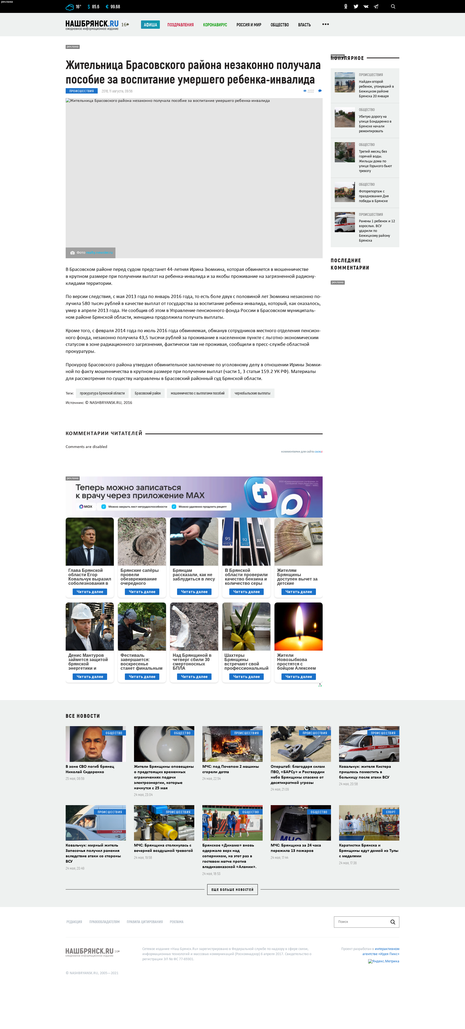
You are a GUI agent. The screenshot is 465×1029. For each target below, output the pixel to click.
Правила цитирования (145, 921)
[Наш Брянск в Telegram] (376, 6)
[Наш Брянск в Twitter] (356, 6)
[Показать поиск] (393, 6)
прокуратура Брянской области (102, 393)
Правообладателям (104, 921)
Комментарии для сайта (302, 451)
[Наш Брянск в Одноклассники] (345, 6)
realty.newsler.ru (99, 253)
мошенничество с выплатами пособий (197, 393)
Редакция (74, 921)
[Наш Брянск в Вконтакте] (366, 6)
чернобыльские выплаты (252, 393)
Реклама (177, 921)
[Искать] (392, 922)
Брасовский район (148, 393)
